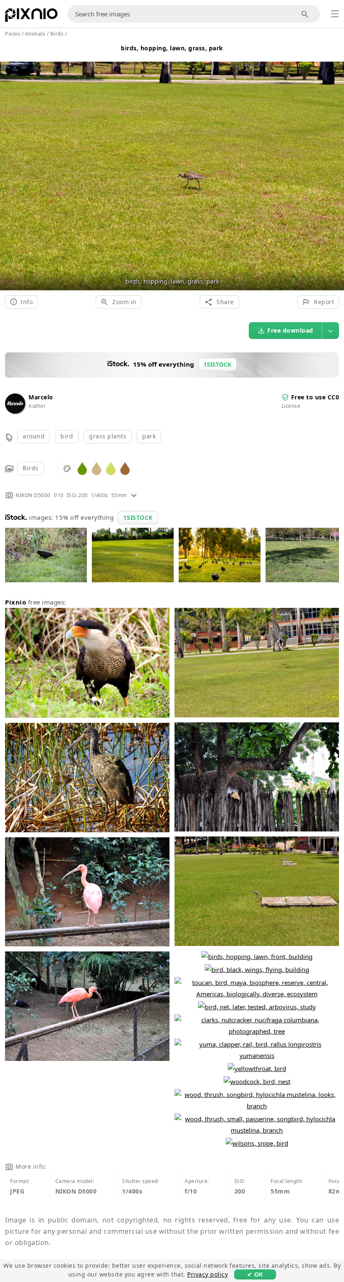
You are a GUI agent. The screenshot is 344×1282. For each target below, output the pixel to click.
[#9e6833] (125, 468)
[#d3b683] (96, 468)
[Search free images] (305, 14)
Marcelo (41, 397)
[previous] (9, 166)
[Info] (133, 495)
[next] (334, 166)
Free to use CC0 (315, 397)
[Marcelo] (15, 411)
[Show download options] (330, 330)
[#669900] (82, 468)
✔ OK (255, 1274)
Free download (290, 330)
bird (66, 436)
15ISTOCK (138, 517)
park (149, 436)
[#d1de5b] (110, 468)
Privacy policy (207, 1274)
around (33, 436)
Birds (31, 468)
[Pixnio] (31, 16)
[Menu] (335, 14)
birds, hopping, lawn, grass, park (172, 48)
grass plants (107, 436)
